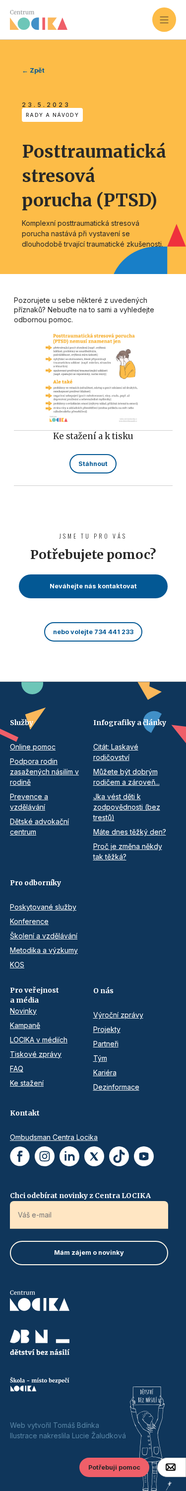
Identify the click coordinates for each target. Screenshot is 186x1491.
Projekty (107, 1029)
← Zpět (33, 70)
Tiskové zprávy (36, 1054)
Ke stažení (27, 1083)
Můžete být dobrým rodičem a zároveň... (126, 776)
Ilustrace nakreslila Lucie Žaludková (68, 1435)
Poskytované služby (43, 907)
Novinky (23, 1011)
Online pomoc (33, 747)
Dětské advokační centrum (39, 826)
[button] (164, 19)
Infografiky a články (129, 722)
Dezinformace (116, 1087)
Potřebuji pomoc (114, 1467)
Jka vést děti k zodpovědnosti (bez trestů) (126, 807)
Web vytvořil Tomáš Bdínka (54, 1425)
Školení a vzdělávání (43, 936)
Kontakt (25, 1113)
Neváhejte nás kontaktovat (93, 586)
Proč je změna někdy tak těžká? (127, 851)
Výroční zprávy (118, 1015)
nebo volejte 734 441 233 (93, 632)
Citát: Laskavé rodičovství (115, 752)
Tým (100, 1058)
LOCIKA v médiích (38, 1039)
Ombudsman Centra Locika (54, 1137)
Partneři (106, 1043)
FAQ (16, 1068)
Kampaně (25, 1025)
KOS (17, 964)
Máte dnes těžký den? (129, 832)
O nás (103, 990)
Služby (21, 722)
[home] (81, 20)
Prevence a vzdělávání (29, 801)
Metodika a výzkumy (44, 950)
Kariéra (105, 1072)
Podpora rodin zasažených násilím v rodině (44, 771)
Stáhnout (93, 463)
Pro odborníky (35, 882)
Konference (29, 921)
